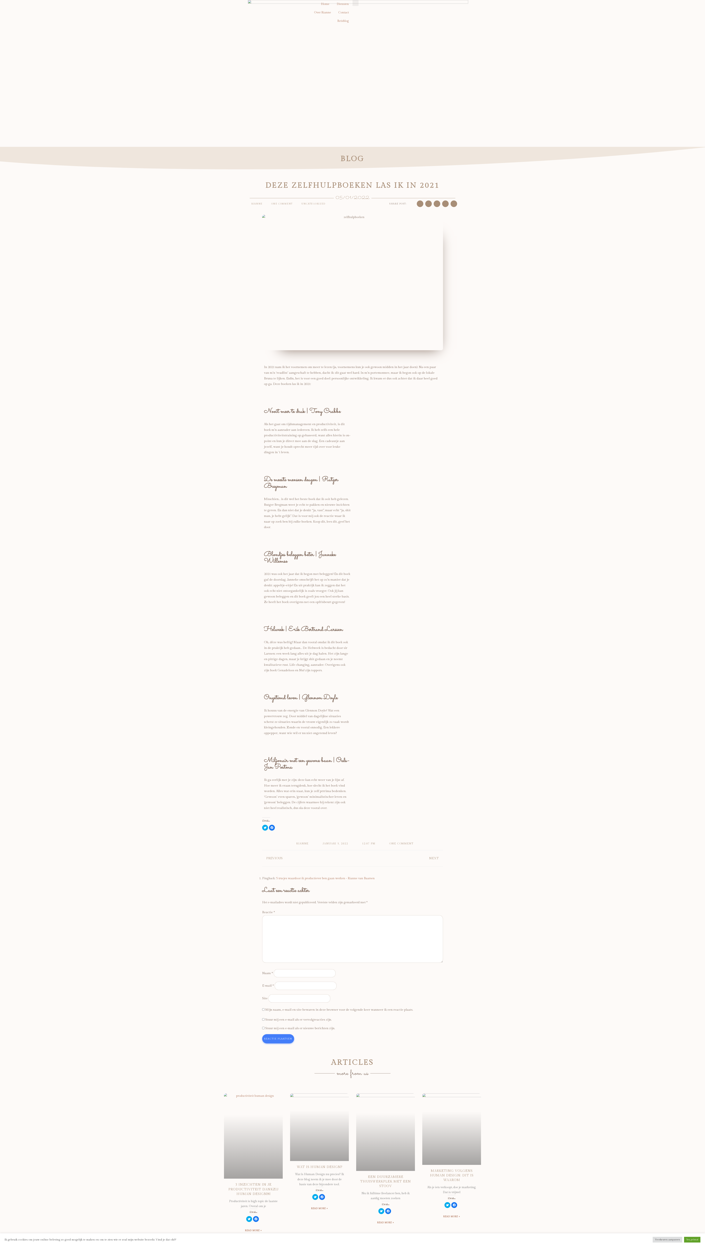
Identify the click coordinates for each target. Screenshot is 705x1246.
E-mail (268, 986)
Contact (343, 12)
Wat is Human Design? (319, 1167)
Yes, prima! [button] (692, 1239)
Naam (267, 973)
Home (325, 4)
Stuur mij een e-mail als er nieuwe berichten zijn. (300, 1028)
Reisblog (343, 21)
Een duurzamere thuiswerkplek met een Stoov (385, 1181)
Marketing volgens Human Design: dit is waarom (451, 1175)
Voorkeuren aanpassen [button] (667, 1239)
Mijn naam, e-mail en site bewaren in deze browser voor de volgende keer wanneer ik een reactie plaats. (339, 1010)
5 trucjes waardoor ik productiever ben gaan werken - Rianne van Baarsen (325, 878)
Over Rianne (322, 12)
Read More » (253, 1230)
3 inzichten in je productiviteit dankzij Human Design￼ (253, 1189)
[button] (420, 203)
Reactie (268, 912)
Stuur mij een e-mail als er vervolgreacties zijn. (298, 1020)
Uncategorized (313, 203)
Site (265, 998)
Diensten (343, 4)
